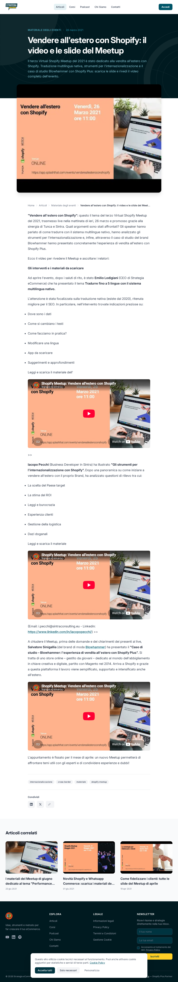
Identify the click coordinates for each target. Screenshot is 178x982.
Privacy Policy (101, 927)
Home (31, 205)
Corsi (72, 6)
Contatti (115, 6)
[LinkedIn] (13, 937)
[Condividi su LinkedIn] (31, 804)
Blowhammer (95, 647)
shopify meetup (99, 782)
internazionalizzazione (41, 782)
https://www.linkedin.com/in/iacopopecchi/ (60, 632)
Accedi (165, 6)
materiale (81, 782)
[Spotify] (20, 937)
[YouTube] (7, 937)
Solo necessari (68, 970)
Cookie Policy (97, 962)
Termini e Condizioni (104, 933)
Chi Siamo (100, 6)
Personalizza (91, 970)
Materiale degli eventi (44, 29)
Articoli (60, 6)
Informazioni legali (103, 920)
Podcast (85, 6)
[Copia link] (50, 804)
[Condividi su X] (40, 804)
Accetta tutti (45, 970)
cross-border (64, 782)
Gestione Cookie (102, 939)
